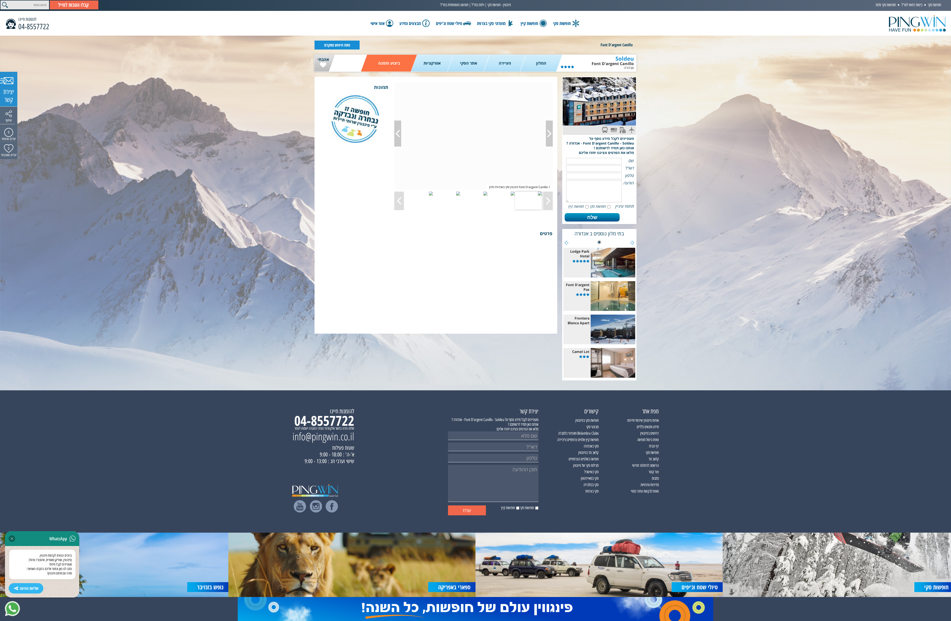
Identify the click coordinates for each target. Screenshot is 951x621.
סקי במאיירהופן (590, 478)
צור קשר (654, 472)
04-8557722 (33, 26)
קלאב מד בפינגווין (588, 452)
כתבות (655, 478)
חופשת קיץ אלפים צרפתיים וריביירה (578, 439)
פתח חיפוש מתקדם (337, 45)
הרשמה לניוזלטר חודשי (645, 465)
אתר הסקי (468, 63)
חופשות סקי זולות (886, 4)
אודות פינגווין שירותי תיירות (643, 420)
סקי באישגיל (591, 472)
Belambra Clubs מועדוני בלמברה (578, 433)
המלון (541, 63)
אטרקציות (432, 63)
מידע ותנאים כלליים (648, 426)
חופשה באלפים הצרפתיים (584, 459)
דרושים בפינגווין (649, 433)
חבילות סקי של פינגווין (586, 465)
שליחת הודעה (29, 588)
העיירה (505, 63)
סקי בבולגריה (591, 484)
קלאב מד (654, 459)
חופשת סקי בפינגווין (587, 420)
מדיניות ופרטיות (650, 484)
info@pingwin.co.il (323, 436)
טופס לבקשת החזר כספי (645, 491)
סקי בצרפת (592, 491)
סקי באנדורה (591, 446)
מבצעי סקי (592, 426)
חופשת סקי (934, 4)
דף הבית (654, 446)
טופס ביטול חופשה (648, 439)
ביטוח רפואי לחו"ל (911, 4)
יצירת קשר (8, 96)
